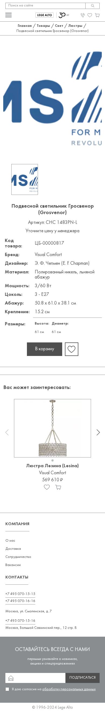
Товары (43, 26)
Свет (59, 26)
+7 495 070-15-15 (20, 594)
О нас (10, 540)
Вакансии (13, 565)
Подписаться (82, 677)
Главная (25, 26)
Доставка (13, 549)
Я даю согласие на (54, 689)
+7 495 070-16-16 (20, 601)
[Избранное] (47, 487)
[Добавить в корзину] (58, 487)
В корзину (44, 349)
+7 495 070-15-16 (20, 621)
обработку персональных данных (69, 689)
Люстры (75, 26)
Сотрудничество (18, 557)
